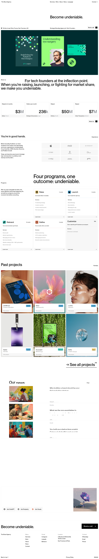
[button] (70, 2)
